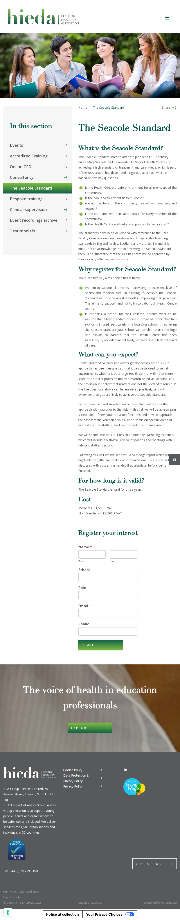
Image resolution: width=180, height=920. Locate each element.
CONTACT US (149, 864)
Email (84, 606)
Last (112, 561)
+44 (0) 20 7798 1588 (24, 871)
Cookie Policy (72, 770)
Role (82, 587)
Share (166, 107)
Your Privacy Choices (104, 914)
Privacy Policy (73, 786)
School (84, 570)
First (81, 561)
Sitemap (83, 902)
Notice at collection (62, 914)
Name (85, 547)
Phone (83, 624)
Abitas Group (36, 805)
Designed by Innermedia (160, 902)
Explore (80, 728)
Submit (88, 645)
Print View (9, 892)
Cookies (96, 902)
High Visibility (12, 897)
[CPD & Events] (37, 128)
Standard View (29, 892)
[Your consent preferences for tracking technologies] (8, 912)
